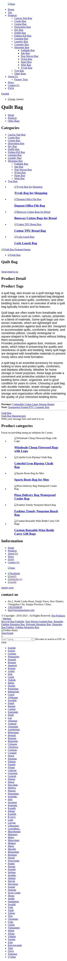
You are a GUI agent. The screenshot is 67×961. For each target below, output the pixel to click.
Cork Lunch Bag (25, 243)
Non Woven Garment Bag (38, 621)
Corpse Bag (20, 24)
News (11, 82)
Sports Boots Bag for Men (31, 479)
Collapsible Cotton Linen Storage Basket (33, 404)
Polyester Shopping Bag (38, 624)
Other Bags (20, 73)
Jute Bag (25, 53)
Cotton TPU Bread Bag (30, 230)
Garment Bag (21, 38)
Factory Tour (21, 79)
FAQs (11, 88)
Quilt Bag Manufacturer (13, 416)
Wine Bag (26, 64)
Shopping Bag (21, 47)
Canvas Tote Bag (23, 18)
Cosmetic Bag (21, 44)
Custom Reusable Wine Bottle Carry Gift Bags (34, 531)
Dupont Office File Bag (29, 205)
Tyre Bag (19, 70)
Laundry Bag (21, 41)
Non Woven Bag (29, 56)
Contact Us (13, 85)
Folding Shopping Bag (27, 627)
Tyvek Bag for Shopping (30, 193)
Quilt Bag (6, 413)
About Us (13, 76)
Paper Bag (26, 62)
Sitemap (7, 618)
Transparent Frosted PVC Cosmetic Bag (28, 407)
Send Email (7, 633)
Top (10, 12)
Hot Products (58, 615)
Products (12, 15)
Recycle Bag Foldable (12, 621)
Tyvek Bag (26, 67)
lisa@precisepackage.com (21, 610)
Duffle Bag (20, 32)
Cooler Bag (20, 21)
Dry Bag (18, 30)
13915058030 (15, 607)
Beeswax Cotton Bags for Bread (35, 218)
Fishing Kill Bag (22, 35)
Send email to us (9, 271)
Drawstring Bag (22, 27)
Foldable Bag (28, 50)
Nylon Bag (26, 59)
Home (11, 9)
